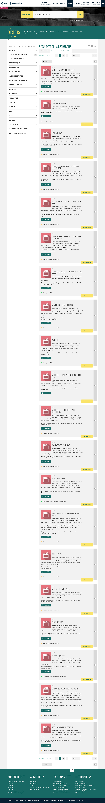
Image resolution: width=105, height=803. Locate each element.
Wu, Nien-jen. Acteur (75, 138)
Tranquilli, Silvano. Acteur (65, 313)
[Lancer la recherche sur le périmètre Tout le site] (80, 14)
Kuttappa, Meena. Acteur (74, 699)
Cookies (77, 789)
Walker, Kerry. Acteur (74, 487)
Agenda (10, 783)
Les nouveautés (57, 781)
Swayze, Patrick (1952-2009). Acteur (62, 562)
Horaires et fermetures (60, 783)
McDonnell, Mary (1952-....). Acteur (65, 561)
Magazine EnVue (80, 783)
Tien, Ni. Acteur (45, 597)
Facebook (33, 781)
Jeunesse (10, 789)
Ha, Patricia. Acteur (65, 660)
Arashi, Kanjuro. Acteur (70, 527)
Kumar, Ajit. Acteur (60, 701)
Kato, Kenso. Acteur (62, 245)
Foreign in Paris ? (80, 787)
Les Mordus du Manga (60, 791)
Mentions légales (80, 791)
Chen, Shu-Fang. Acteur (58, 662)
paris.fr (10, 800)
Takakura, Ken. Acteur (64, 382)
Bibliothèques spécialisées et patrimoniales (28, 800)
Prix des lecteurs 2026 (60, 787)
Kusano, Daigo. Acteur (63, 419)
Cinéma (10, 787)
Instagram (33, 783)
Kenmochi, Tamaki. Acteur (56, 210)
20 (93, 55)
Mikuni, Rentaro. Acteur (70, 75)
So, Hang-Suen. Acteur (67, 629)
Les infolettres (34, 789)
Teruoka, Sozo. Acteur (47, 247)
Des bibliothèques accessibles (84, 785)
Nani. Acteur (54, 736)
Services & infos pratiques (16, 781)
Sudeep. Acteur (45, 736)
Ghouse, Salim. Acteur (60, 348)
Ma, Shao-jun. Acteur (69, 175)
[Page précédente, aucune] (56, 55)
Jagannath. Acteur (72, 701)
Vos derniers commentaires (61, 793)
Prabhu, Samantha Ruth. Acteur (68, 736)
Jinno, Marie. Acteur (71, 210)
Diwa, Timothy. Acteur (48, 454)
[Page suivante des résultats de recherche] (78, 55)
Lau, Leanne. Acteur (75, 596)
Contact (81, 781)
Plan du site (79, 793)
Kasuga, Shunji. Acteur (58, 79)
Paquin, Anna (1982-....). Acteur (59, 487)
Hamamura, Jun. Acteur (66, 77)
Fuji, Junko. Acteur (52, 525)
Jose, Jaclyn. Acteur (63, 450)
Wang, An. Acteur (46, 175)
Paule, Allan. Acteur (77, 452)
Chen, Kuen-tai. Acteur (62, 596)
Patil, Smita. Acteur (65, 347)
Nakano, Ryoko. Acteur (68, 383)
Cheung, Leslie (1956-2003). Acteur (61, 594)
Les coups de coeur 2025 (60, 789)
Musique (10, 785)
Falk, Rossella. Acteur (52, 313)
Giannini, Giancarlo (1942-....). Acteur (68, 310)
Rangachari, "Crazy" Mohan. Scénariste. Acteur (65, 734)
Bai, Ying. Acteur (76, 660)
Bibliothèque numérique (15, 793)
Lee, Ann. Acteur (70, 662)
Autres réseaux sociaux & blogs (39, 787)
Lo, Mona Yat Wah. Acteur (55, 631)
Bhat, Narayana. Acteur (47, 701)
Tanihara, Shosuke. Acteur (67, 208)
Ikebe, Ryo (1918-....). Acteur (53, 383)
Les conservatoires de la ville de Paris (53, 800)
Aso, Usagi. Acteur (74, 245)
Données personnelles (88, 789)
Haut (72, 770)
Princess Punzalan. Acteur (63, 452)
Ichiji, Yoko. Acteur (51, 419)
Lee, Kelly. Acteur (56, 140)
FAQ (76, 781)
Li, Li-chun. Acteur (57, 175)
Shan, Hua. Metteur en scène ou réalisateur (70, 592)
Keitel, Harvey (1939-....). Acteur (64, 485)
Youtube (33, 785)
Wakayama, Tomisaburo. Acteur (55, 527)
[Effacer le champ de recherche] (76, 14)
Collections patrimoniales (16, 791)
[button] (103, 3)
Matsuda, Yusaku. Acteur (65, 417)
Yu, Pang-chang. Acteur (69, 140)
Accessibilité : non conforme (75, 800)
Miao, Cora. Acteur (75, 173)
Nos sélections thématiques (61, 785)
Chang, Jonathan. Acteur (53, 141)
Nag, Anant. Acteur (72, 348)
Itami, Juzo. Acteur (51, 245)
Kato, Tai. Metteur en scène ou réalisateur (59, 522)
